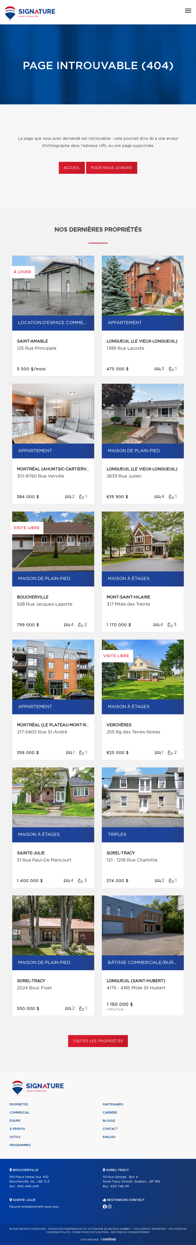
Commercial (19, 1112)
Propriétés (19, 1104)
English (109, 1137)
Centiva (108, 1239)
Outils (15, 1137)
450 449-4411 (28, 1186)
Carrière (110, 1112)
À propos (17, 1128)
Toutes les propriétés (98, 1041)
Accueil (72, 168)
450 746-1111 (119, 1186)
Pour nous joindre (111, 168)
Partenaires (113, 1104)
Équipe (15, 1120)
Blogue (109, 1120)
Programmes (20, 1145)
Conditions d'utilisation (90, 1232)
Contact (110, 1128)
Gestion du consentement (130, 1232)
